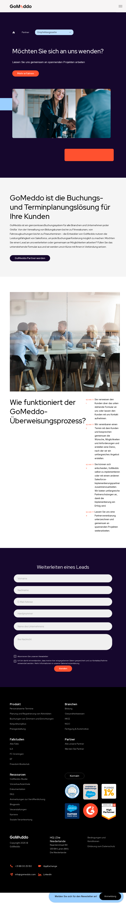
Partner (25, 32)
